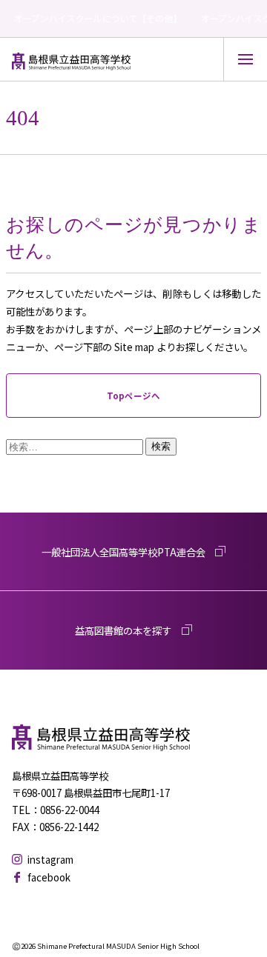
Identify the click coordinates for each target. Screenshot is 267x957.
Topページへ (133, 395)
